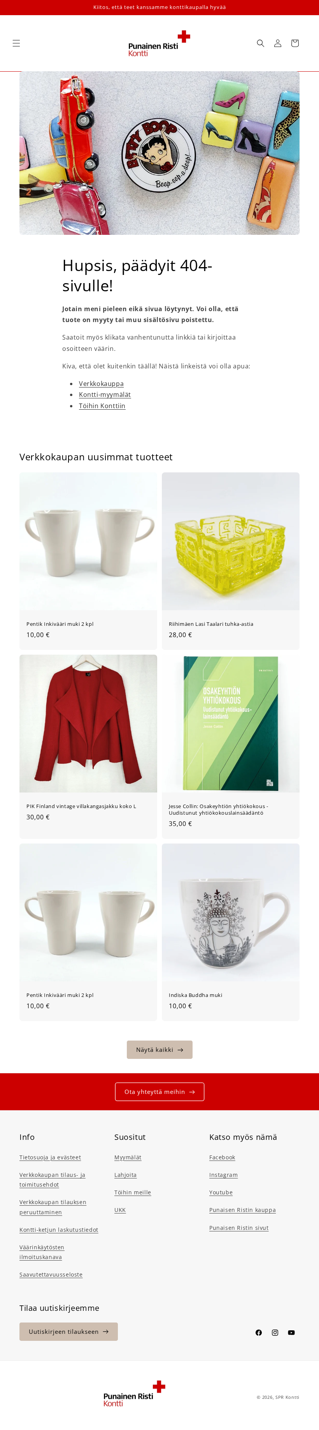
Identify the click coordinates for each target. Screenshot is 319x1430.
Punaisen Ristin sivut (239, 1227)
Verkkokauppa (101, 383)
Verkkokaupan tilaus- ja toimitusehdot (52, 1179)
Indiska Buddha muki (195, 995)
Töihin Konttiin (102, 406)
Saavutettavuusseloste (51, 1274)
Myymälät (128, 1157)
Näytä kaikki (155, 1049)
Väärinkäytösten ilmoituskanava (42, 1252)
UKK (120, 1209)
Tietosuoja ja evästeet (50, 1157)
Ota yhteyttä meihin (154, 1091)
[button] (16, 43)
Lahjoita (125, 1174)
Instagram (223, 1174)
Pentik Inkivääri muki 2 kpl (59, 624)
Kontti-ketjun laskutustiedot (58, 1229)
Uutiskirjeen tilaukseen (64, 1331)
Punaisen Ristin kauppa (242, 1209)
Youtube (221, 1192)
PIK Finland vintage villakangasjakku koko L (81, 806)
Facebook (222, 1157)
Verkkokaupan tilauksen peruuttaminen (52, 1206)
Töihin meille (132, 1192)
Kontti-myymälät (105, 394)
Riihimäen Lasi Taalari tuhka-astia (211, 624)
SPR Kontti (287, 1397)
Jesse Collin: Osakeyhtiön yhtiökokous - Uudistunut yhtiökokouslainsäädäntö (218, 809)
